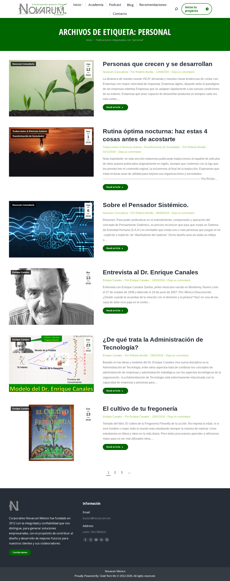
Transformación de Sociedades (28, 136)
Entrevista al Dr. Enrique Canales (150, 272)
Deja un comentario (183, 71)
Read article (113, 107)
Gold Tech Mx (108, 575)
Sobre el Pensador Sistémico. (145, 205)
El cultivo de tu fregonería (140, 408)
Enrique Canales (20, 272)
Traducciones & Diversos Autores (29, 131)
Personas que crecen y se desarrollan (157, 63)
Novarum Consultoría (23, 64)
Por (142, 71)
